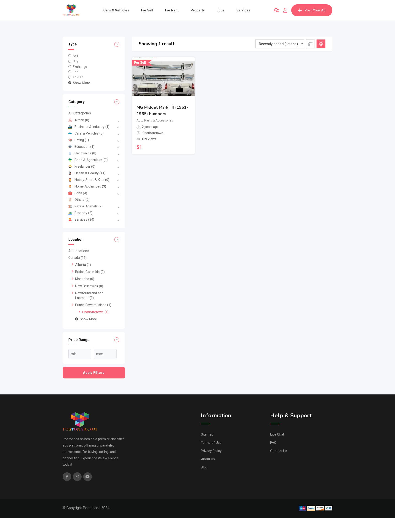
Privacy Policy (211, 451)
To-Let (78, 77)
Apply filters (93, 372)
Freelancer (85, 166)
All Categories (79, 113)
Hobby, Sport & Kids (92, 180)
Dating (82, 140)
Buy (75, 61)
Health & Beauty (90, 173)
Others (82, 200)
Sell (75, 56)
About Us (208, 459)
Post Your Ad (315, 10)
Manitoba (84, 279)
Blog (204, 467)
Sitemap (207, 434)
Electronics (85, 153)
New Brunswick (89, 286)
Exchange (80, 66)
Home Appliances (90, 186)
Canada (77, 258)
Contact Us (278, 451)
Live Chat (277, 434)
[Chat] (276, 10)
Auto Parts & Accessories (154, 120)
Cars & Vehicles (116, 10)
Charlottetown (95, 312)
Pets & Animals (89, 206)
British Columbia (90, 272)
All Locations (78, 251)
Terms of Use (211, 443)
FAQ (273, 443)
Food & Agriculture (91, 160)
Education (84, 147)
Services (243, 10)
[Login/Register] (285, 10)
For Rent (172, 10)
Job (75, 72)
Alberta (83, 265)
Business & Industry (92, 127)
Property (198, 10)
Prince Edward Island (93, 305)
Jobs (220, 10)
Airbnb (82, 120)
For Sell (147, 10)
